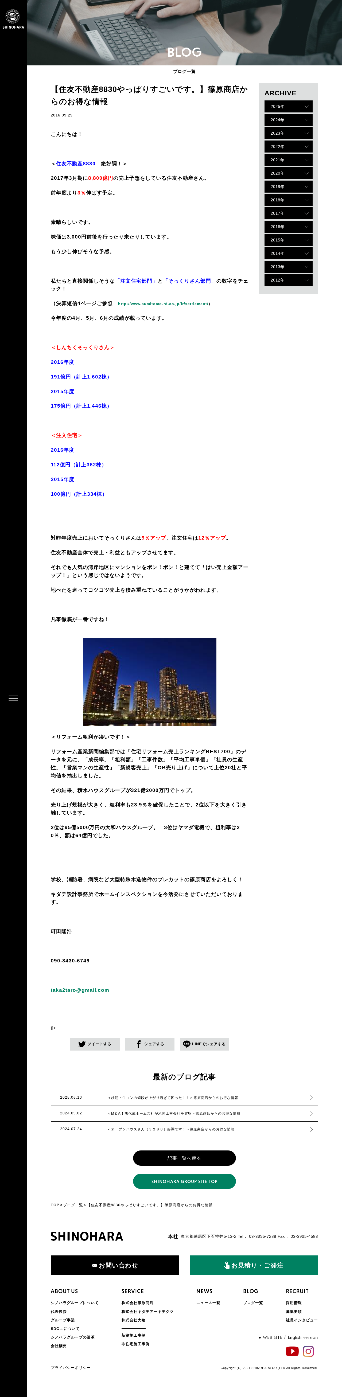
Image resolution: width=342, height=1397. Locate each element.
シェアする (154, 1044)
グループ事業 (63, 1320)
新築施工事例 (134, 1335)
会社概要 (59, 1346)
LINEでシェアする (209, 1044)
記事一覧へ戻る (184, 1158)
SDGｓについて (65, 1328)
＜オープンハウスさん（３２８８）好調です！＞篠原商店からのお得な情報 (171, 1129)
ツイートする (99, 1044)
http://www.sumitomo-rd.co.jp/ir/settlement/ (163, 304)
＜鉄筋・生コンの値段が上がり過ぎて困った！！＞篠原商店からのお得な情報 (172, 1098)
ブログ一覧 (73, 1205)
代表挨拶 (59, 1311)
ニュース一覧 (208, 1303)
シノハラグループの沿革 (73, 1337)
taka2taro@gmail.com (80, 990)
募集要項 (294, 1311)
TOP (55, 1205)
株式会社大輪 (134, 1320)
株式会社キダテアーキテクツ (148, 1311)
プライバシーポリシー (71, 1367)
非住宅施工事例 (136, 1344)
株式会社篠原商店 (138, 1303)
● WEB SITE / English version (288, 1337)
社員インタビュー (302, 1320)
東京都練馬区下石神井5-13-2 (208, 1236)
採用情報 (294, 1303)
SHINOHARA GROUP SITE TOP (184, 1181)
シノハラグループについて (75, 1303)
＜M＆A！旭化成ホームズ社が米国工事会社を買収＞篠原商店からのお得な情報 (173, 1113)
